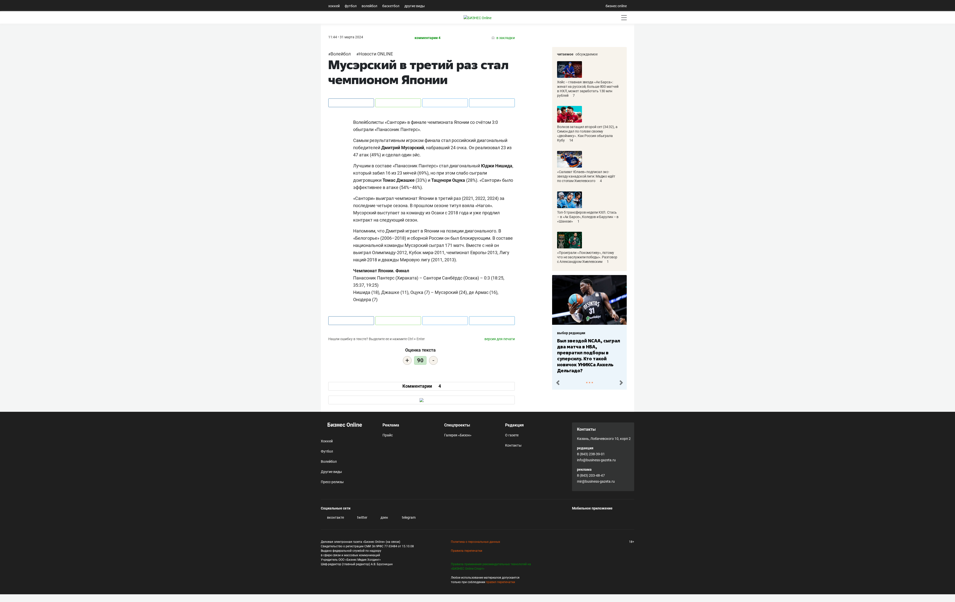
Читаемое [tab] (565, 54)
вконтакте (335, 517)
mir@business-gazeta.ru (596, 481)
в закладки (505, 38)
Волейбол (369, 6)
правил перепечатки (500, 582)
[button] (557, 383)
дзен (384, 517)
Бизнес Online (344, 425)
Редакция (514, 425)
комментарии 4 (427, 38)
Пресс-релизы (332, 482)
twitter (361, 517)
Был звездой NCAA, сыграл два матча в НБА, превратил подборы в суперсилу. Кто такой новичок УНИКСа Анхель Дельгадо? (588, 355)
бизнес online (616, 6)
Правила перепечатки (466, 551)
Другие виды (414, 6)
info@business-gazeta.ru (596, 460)
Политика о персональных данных (475, 542)
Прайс (387, 435)
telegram (408, 517)
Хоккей (334, 6)
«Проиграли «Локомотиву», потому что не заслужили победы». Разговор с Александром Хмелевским (587, 257)
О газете (512, 435)
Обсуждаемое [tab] (586, 54)
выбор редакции (571, 333)
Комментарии (421, 386)
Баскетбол (390, 6)
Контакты (513, 445)
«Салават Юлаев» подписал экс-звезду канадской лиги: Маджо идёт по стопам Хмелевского (586, 176)
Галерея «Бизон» (458, 435)
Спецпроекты (457, 425)
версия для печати (499, 339)
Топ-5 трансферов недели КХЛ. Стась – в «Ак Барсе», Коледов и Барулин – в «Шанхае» (588, 216)
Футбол (351, 6)
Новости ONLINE (376, 53)
